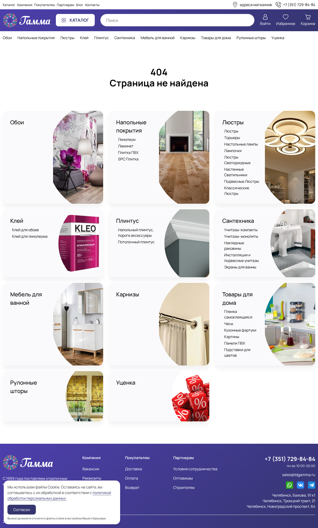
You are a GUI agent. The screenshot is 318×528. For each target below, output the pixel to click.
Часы (228, 323)
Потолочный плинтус (136, 241)
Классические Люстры (236, 190)
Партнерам (65, 5)
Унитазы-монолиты (241, 236)
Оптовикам (183, 478)
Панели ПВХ (234, 343)
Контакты (92, 5)
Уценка (125, 382)
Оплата (131, 478)
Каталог (9, 5)
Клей (16, 220)
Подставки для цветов (237, 352)
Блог (79, 5)
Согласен (21, 509)
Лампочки (233, 150)
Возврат (132, 487)
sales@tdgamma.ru (298, 474)
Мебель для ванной (26, 298)
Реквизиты (91, 478)
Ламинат (125, 146)
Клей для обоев (25, 229)
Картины (231, 336)
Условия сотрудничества (195, 468)
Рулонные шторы (23, 387)
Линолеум (126, 139)
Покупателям (44, 5)
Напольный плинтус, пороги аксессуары (136, 232)
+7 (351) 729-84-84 (290, 459)
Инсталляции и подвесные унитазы (241, 257)
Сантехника (238, 220)
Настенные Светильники (235, 172)
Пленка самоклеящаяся (238, 314)
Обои (17, 122)
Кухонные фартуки (240, 330)
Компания (24, 5)
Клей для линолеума (29, 236)
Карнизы (127, 294)
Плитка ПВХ (128, 152)
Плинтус (127, 220)
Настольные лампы (241, 144)
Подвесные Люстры (241, 181)
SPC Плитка (128, 159)
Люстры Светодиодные (237, 160)
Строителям (184, 487)
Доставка (133, 468)
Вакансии (90, 468)
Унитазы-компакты (241, 229)
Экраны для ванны (240, 267)
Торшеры (232, 137)
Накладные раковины (234, 245)
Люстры (233, 122)
